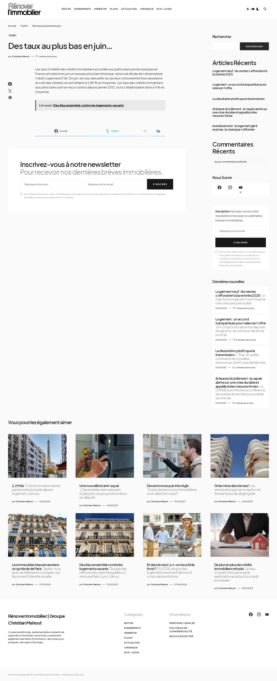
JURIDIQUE (131, 647)
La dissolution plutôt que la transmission (238, 98)
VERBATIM (130, 633)
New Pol (79, 674)
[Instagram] (230, 190)
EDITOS (129, 623)
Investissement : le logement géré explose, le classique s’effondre (234, 127)
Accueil (12, 25)
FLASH (24, 25)
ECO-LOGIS (131, 652)
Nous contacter (181, 636)
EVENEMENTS (132, 628)
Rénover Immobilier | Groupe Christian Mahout (36, 619)
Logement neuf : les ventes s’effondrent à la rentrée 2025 (239, 72)
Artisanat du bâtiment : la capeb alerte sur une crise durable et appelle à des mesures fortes (239, 112)
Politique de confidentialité (180, 630)
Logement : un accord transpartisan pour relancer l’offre (239, 86)
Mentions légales (182, 623)
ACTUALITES (132, 642)
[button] (252, 9)
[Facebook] (219, 190)
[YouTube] (267, 614)
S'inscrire (160, 184)
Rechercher (221, 36)
